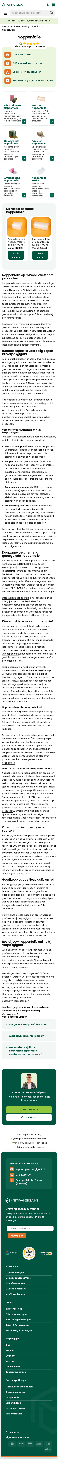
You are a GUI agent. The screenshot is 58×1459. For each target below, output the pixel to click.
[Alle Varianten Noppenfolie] (15, 108)
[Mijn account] (48, 4)
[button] (53, 4)
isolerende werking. (43, 718)
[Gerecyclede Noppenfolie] (15, 144)
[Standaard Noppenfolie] (43, 108)
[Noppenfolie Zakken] (43, 181)
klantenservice (10, 994)
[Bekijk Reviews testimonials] (12, 1253)
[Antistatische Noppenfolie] (15, 181)
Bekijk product (16, 255)
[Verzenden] (51, 13)
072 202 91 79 (23, 1174)
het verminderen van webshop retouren (28, 821)
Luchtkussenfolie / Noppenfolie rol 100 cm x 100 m (41, 242)
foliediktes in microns (32, 536)
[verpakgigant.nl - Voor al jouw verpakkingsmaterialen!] (19, 5)
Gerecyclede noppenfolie (15, 597)
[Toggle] (6, 1024)
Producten (7, 26)
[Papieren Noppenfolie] (43, 144)
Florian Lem (31, 410)
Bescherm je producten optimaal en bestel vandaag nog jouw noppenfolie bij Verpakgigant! (25, 1011)
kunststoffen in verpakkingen (39, 591)
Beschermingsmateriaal (28, 26)
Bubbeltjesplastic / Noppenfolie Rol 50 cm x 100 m (17, 242)
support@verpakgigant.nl (30, 1169)
